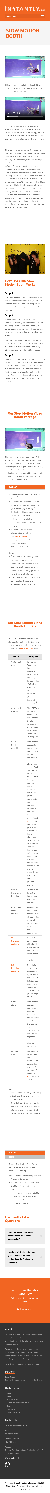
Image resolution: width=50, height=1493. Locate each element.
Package (13, 487)
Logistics (13, 1152)
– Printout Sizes (11, 1399)
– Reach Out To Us (12, 1412)
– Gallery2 (9, 1396)
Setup (11, 1157)
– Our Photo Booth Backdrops (17, 1403)
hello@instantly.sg (13, 1433)
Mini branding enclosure (15, 941)
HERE (29, 821)
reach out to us (26, 648)
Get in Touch (24, 1309)
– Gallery (8, 1393)
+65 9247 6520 (11, 1442)
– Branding (9, 1406)
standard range (20, 536)
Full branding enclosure (15, 968)
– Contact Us (10, 1409)
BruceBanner (10, 1377)
